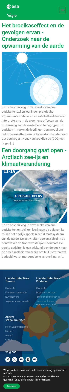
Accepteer (11, 386)
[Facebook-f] (7, 359)
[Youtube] (21, 359)
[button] (62, 10)
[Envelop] (34, 359)
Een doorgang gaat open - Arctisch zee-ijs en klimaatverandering (34, 157)
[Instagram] (27, 359)
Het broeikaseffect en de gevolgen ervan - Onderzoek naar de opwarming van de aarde (33, 35)
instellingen (43, 379)
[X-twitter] (14, 359)
